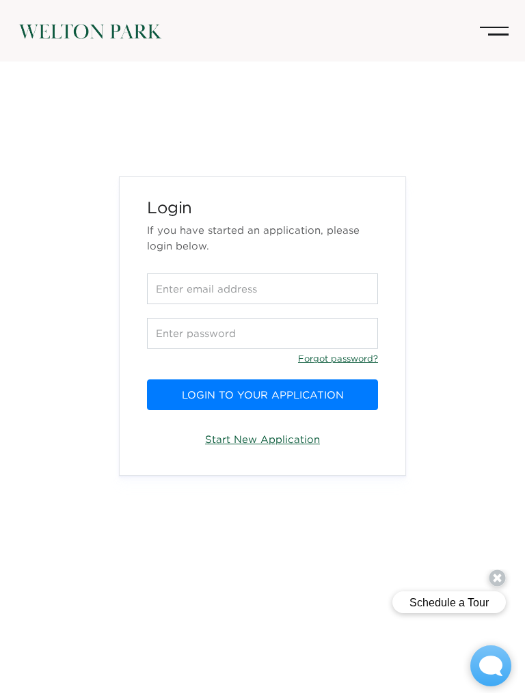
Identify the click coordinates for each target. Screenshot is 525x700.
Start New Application (262, 438)
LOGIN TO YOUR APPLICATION (263, 394)
